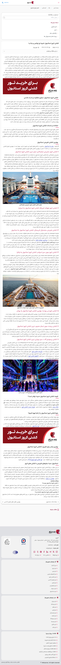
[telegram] (50, 552)
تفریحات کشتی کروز (37, 352)
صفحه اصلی (56, 8)
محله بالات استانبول (51, 502)
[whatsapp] (35, 552)
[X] (54, 552)
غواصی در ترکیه (50, 479)
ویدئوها (55, 555)
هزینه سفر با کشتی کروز (28, 407)
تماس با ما (46, 555)
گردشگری (44, 8)
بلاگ (49, 8)
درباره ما (37, 555)
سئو (11, 662)
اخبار (55, 30)
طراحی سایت (17, 662)
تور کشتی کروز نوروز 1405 (35, 460)
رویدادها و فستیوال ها (50, 36)
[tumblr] (38, 552)
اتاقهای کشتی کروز (33, 356)
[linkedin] (47, 552)
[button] (30, 51)
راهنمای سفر (53, 33)
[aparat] (41, 552)
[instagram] (57, 552)
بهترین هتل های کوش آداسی (12, 502)
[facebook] (44, 552)
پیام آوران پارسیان (5, 662)
